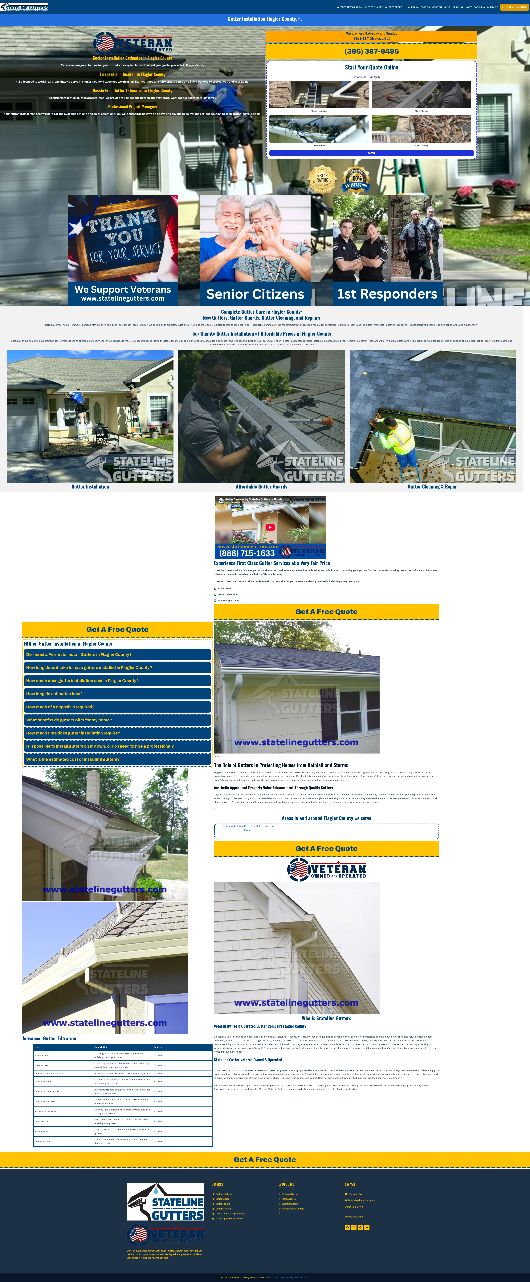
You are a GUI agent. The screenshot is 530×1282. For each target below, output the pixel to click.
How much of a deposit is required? (60, 707)
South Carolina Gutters (293, 1209)
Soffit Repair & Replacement (229, 1218)
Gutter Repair (393, 7)
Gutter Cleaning (223, 1209)
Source (158, 1055)
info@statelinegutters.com (361, 1200)
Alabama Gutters (290, 1194)
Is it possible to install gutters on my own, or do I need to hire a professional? (100, 746)
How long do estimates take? (54, 694)
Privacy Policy (287, 1278)
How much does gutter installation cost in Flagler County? (82, 681)
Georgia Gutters (290, 1204)
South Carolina (453, 7)
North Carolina (475, 7)
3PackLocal (274, 1278)
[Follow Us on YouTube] (366, 1227)
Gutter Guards (373, 7)
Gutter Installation (349, 7)
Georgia (437, 7)
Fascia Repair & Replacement (230, 1214)
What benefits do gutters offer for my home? (69, 720)
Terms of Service (301, 1278)
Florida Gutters (289, 1199)
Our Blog (492, 7)
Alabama (413, 7)
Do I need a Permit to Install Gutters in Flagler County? (79, 654)
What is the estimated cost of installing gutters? (73, 759)
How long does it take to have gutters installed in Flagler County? (89, 667)
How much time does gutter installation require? (73, 733)
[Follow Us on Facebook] (347, 1227)
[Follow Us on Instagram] (360, 1227)
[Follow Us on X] (354, 1227)
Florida (425, 7)
